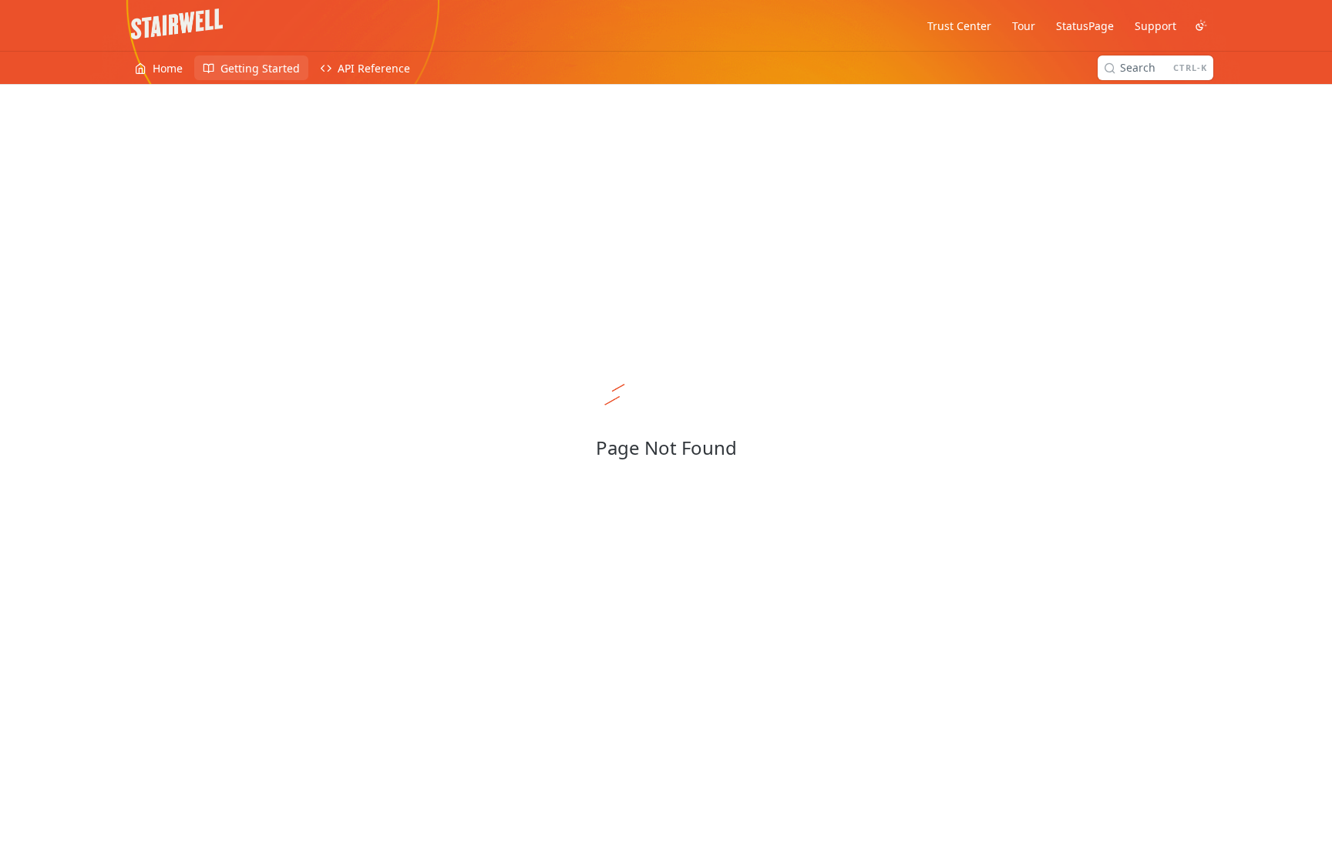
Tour (1023, 25)
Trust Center (959, 25)
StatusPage (1085, 25)
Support (1155, 25)
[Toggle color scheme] (1201, 25)
